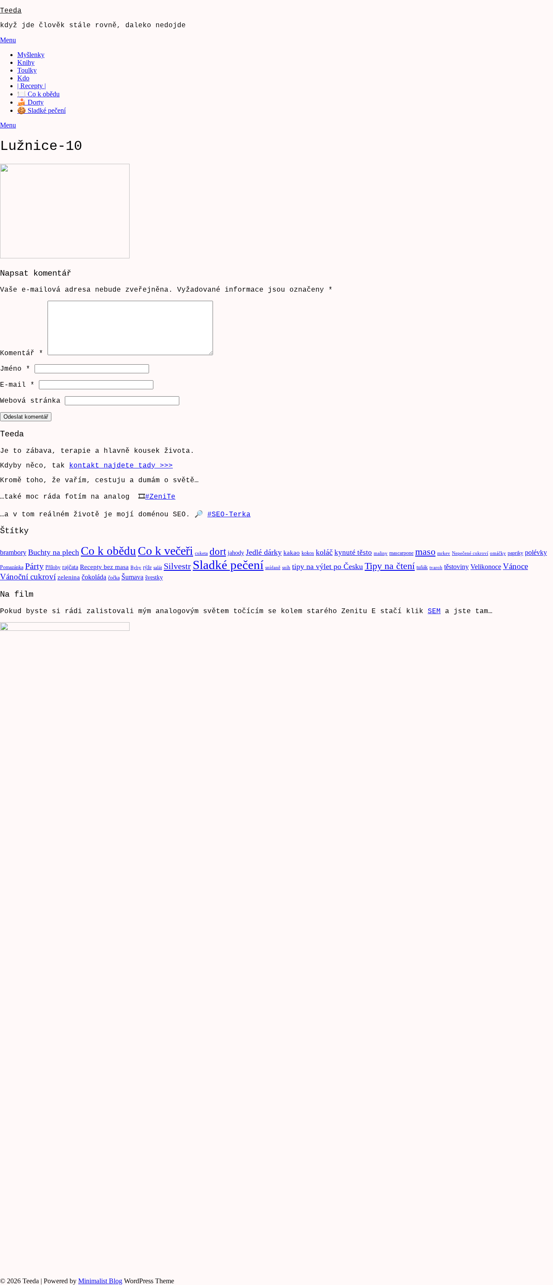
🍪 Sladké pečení (41, 110)
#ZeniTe (160, 497)
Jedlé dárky (264, 552)
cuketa (201, 553)
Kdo (23, 78)
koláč (324, 552)
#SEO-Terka (229, 514)
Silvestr (177, 566)
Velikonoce (485, 566)
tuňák (422, 567)
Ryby (135, 567)
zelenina (68, 577)
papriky (515, 553)
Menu (8, 40)
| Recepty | (31, 85)
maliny (381, 553)
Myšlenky (30, 54)
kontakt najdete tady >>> (121, 466)
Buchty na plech (53, 552)
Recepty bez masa (104, 566)
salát (157, 567)
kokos (308, 553)
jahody (236, 553)
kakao (291, 552)
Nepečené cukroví (470, 553)
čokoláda (94, 577)
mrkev (443, 553)
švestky (154, 577)
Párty (34, 566)
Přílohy (52, 567)
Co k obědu (108, 550)
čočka (114, 578)
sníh (286, 567)
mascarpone (401, 553)
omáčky (498, 553)
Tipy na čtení (390, 565)
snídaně (272, 567)
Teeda (11, 11)
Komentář (21, 353)
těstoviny (456, 566)
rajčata (70, 567)
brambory (13, 552)
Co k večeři (165, 550)
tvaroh (435, 567)
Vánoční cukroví (28, 576)
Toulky (27, 70)
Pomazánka (11, 567)
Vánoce (515, 566)
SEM (434, 611)
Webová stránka (30, 401)
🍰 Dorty (30, 102)
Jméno (15, 369)
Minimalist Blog (100, 1281)
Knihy (26, 62)
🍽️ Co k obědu (38, 94)
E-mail (17, 385)
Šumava (132, 577)
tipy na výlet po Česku (327, 566)
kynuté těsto (353, 552)
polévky (536, 552)
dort (218, 551)
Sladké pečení (228, 565)
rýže (147, 567)
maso (425, 552)
